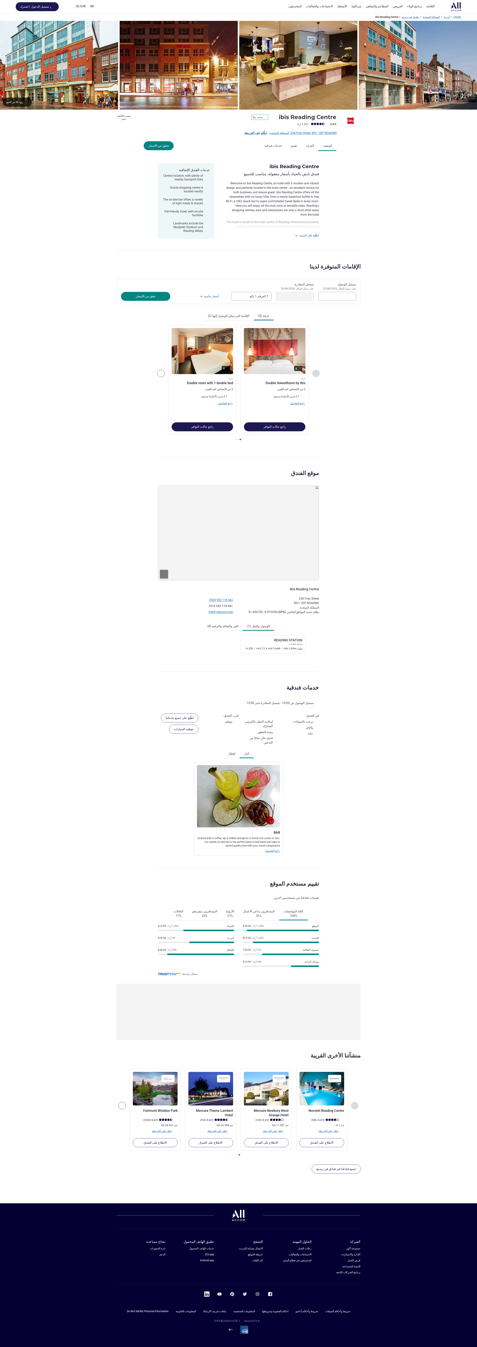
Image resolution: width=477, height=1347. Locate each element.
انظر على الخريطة (328, 1130)
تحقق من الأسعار (158, 145)
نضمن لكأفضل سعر (124, 117)
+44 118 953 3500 (221, 600)
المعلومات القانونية (186, 1311)
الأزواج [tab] (230, 914)
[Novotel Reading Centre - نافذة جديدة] (321, 1088)
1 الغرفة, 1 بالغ (259, 296)
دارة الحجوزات (157, 1248)
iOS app (209, 1254)
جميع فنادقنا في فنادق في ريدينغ (336, 1169)
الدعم (162, 1254)
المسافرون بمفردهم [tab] (204, 914)
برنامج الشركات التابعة (348, 1272)
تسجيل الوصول (339, 286)
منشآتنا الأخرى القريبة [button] (336, 1055)
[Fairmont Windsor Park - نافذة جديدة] (155, 1088)
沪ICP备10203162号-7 (227, 1320)
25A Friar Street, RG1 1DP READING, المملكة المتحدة (303, 133)
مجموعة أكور (353, 1248)
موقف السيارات (184, 729)
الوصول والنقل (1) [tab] (258, 626)
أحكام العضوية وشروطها (275, 1311)
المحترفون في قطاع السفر (297, 1260)
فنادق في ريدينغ (410, 16)
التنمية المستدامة (351, 1266)
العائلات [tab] (178, 914)
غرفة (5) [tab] (263, 316)
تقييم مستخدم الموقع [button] (294, 883)
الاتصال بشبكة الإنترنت (251, 1248)
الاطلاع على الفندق (321, 1142)
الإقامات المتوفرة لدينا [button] (335, 266)
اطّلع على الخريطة (255, 133)
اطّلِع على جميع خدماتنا (180, 718)
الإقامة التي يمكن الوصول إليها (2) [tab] (228, 316)
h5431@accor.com (221, 612)
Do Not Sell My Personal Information (148, 1311)
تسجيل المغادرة (297, 286)
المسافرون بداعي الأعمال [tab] (259, 914)
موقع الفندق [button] (305, 473)
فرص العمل (354, 1260)
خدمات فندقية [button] (303, 687)
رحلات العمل (305, 1248)
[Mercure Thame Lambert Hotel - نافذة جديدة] (210, 1088)
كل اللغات (257, 1260)
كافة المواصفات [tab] (293, 914)
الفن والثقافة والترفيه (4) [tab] (222, 626)
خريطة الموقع (255, 1254)
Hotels (457, 16)
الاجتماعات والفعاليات (300, 1254)
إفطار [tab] (231, 753)
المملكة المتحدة (431, 16)
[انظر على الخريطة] (238, 533)
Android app (207, 1260)
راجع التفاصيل (272, 850)
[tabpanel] (238, 383)
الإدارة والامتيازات (350, 1254)
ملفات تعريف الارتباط (214, 1311)
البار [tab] (246, 753)
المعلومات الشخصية (244, 1311)
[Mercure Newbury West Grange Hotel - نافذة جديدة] (266, 1088)
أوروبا (447, 16)
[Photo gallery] (238, 65)
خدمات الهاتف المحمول (201, 1248)
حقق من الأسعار (146, 296)
